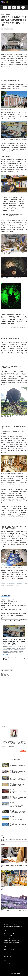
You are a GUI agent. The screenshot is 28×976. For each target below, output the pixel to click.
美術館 (11, 670)
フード (2, 837)
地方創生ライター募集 (18, 926)
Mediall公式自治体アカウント (10, 938)
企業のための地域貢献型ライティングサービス (13, 935)
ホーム (2, 835)
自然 (14, 949)
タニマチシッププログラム (9, 933)
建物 (5, 954)
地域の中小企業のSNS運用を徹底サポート (12, 942)
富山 (2, 670)
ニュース (9, 922)
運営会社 (6, 924)
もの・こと (6, 949)
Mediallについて (15, 922)
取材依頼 (11, 926)
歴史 (14, 954)
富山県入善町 (6, 670)
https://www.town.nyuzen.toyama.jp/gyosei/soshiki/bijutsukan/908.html (14, 620)
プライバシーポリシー (15, 924)
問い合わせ (6, 926)
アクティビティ (10, 954)
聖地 (20, 949)
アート (16, 949)
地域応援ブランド (7, 956)
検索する (23, 7)
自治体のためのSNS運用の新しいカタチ (12, 940)
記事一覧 (23, 750)
